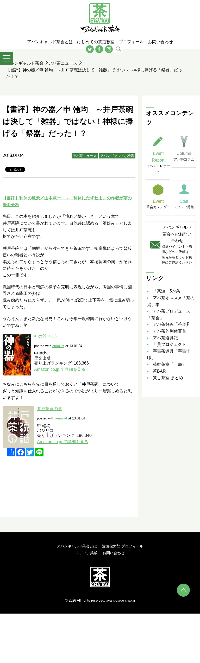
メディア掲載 (86, 553)
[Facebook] (99, 49)
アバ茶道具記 (165, 338)
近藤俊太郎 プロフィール (122, 546)
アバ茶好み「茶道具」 (174, 324)
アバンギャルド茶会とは (77, 546)
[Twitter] (90, 49)
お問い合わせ (113, 553)
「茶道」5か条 (166, 291)
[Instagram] (109, 49)
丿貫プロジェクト (169, 344)
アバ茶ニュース (62, 63)
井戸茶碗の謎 (49, 408)
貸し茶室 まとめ (168, 377)
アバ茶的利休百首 (169, 331)
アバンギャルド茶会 (24, 63)
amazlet (58, 346)
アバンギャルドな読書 (117, 156)
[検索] (118, 49)
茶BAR (159, 371)
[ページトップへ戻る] (183, 590)
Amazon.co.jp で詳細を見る (59, 369)
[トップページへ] (100, 577)
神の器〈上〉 (46, 336)
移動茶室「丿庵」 (169, 364)
